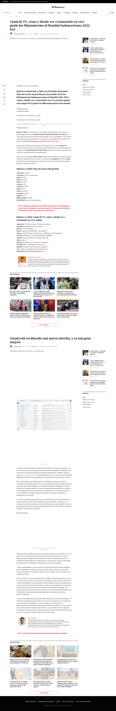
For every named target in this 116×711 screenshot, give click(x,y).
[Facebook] (4, 89)
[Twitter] (4, 93)
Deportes (75, 12)
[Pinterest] (4, 100)
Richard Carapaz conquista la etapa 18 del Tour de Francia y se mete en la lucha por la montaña (20, 315)
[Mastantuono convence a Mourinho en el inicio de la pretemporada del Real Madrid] (68, 283)
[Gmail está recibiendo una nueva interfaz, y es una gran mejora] (44, 372)
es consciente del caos (29, 475)
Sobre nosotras (87, 94)
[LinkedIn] (4, 97)
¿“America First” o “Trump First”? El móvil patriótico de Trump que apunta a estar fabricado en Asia (19, 684)
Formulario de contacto (89, 87)
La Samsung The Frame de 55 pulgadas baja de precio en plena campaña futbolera (67, 661)
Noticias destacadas (30, 12)
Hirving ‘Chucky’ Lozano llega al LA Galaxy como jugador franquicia (20, 293)
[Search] (111, 12)
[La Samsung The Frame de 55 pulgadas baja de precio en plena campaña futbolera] (68, 651)
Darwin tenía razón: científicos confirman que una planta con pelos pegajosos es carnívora (30, 1)
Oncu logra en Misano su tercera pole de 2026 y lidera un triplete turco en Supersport (67, 315)
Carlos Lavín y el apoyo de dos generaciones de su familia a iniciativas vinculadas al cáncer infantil (98, 71)
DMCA (84, 84)
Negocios (51, 12)
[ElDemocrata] (58, 7)
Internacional (42, 12)
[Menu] (113, 12)
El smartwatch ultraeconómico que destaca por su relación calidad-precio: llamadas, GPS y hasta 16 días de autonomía (43, 662)
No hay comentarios (45, 33)
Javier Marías (18, 346)
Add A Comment (44, 324)
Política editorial (87, 92)
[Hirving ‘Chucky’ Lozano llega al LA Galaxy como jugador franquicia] (20, 283)
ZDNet (42, 481)
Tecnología (67, 12)
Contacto (94, 12)
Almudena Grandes (19, 33)
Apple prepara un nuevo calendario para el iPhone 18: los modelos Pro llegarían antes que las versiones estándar (67, 684)
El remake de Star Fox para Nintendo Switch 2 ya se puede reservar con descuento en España (43, 684)
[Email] (4, 104)
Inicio (20, 12)
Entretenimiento (84, 12)
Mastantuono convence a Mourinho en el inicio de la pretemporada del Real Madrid (67, 293)
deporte (36, 33)
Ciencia (59, 12)
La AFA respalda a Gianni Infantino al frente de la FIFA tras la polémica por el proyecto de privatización (44, 294)
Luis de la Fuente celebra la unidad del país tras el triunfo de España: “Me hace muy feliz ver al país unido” (44, 316)
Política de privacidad (88, 89)
